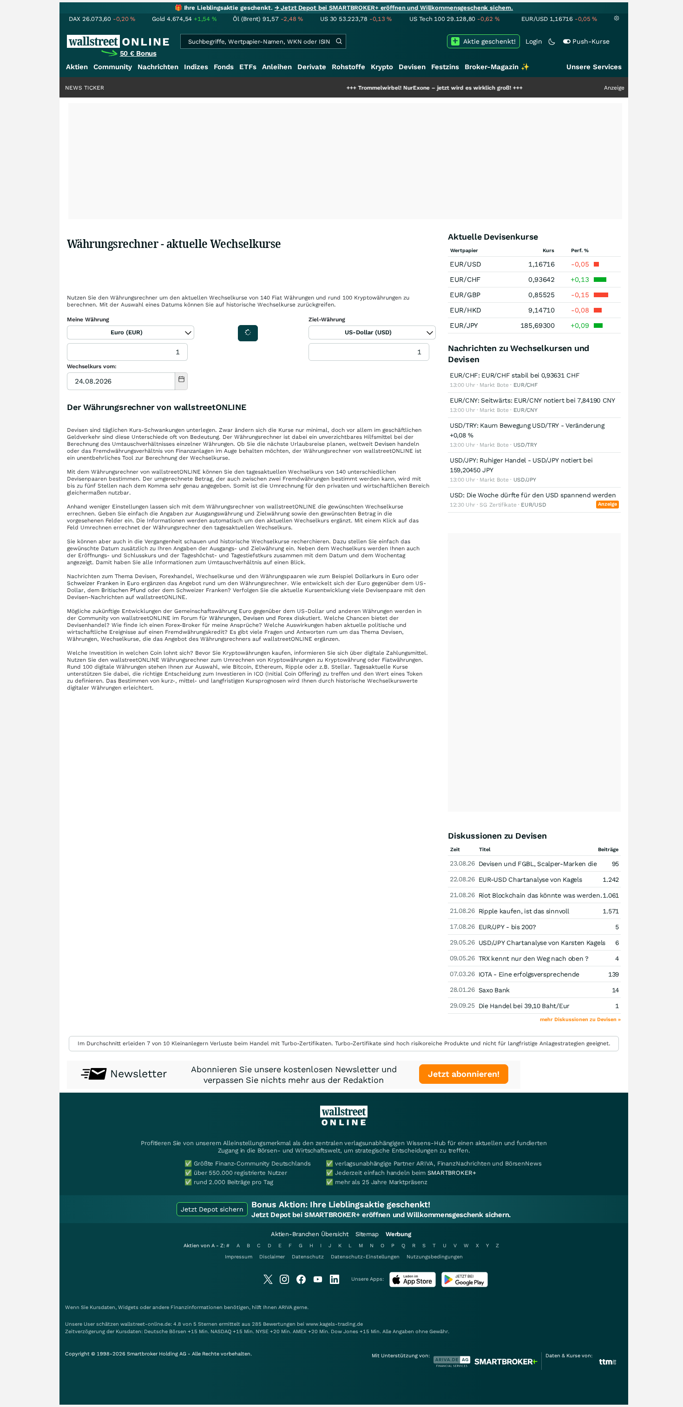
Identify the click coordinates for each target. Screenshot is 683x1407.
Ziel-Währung (327, 319)
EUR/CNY (525, 410)
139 (613, 974)
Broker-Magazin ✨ (497, 67)
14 (615, 990)
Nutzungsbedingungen (435, 1257)
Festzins (445, 67)
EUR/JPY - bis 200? (507, 927)
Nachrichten (158, 67)
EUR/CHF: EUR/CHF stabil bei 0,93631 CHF (514, 375)
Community (112, 67)
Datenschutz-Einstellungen (365, 1257)
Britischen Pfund (123, 590)
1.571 (611, 911)
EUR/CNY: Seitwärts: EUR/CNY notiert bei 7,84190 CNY (532, 400)
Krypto (382, 67)
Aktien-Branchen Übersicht (309, 1234)
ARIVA (285, 1307)
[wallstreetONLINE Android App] (464, 1285)
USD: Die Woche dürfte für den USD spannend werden (533, 495)
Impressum (238, 1257)
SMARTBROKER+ (451, 1172)
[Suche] (339, 41)
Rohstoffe (348, 67)
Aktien (77, 67)
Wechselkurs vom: (92, 366)
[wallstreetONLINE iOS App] (412, 1285)
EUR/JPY (464, 325)
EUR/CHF (465, 279)
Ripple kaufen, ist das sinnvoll (524, 911)
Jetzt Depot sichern (212, 1209)
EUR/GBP (465, 295)
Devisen (412, 67)
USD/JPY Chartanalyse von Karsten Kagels (542, 942)
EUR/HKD (465, 310)
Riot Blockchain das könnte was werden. (540, 895)
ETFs (247, 67)
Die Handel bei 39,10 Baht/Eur (524, 1006)
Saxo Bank (494, 990)
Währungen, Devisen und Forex (250, 618)
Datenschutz (308, 1257)
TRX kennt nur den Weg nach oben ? (534, 958)
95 (615, 863)
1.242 (611, 879)
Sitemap (367, 1234)
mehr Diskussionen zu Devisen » (580, 1019)
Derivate (311, 67)
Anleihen (277, 67)
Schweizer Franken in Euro (103, 583)
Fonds (224, 67)
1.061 (611, 895)
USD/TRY (525, 445)
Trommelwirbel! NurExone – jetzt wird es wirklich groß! (398, 88)
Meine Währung (88, 319)
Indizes (196, 67)
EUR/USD (465, 264)
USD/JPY (524, 479)
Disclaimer (272, 1257)
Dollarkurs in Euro (379, 576)
